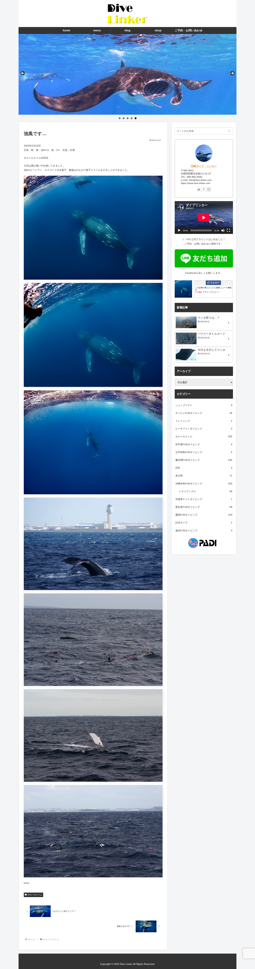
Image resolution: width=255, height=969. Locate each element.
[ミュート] (223, 230)
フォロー (215, 282)
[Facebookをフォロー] (204, 189)
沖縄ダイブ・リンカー (204, 166)
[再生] (179, 230)
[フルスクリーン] (228, 230)
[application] (204, 217)
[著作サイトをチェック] (199, 189)
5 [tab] (136, 118)
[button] (229, 131)
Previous (23, 73)
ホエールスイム (35, 894)
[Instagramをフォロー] (209, 189)
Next (232, 73)
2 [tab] (124, 118)
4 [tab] (132, 118)
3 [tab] (128, 118)
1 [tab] (120, 118)
